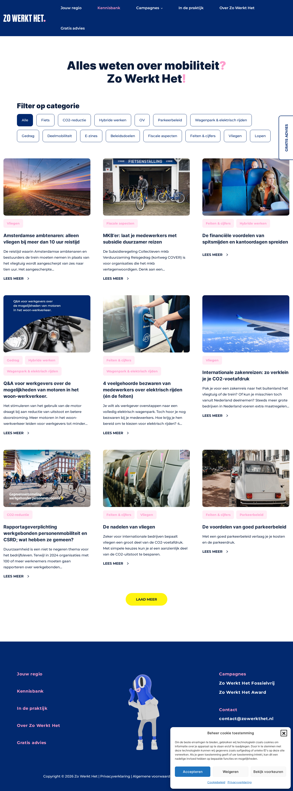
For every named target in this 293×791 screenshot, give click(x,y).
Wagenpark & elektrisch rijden (221, 120)
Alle (25, 120)
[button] (284, 733)
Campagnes (147, 8)
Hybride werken (112, 120)
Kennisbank (109, 8)
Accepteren (193, 771)
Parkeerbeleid (170, 120)
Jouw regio (71, 8)
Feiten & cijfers (203, 136)
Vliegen (235, 136)
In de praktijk (191, 8)
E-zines (91, 136)
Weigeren (231, 771)
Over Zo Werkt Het (237, 8)
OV (142, 120)
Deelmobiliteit (59, 136)
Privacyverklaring (240, 782)
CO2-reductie (74, 120)
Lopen (260, 136)
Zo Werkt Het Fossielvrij (247, 683)
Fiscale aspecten (162, 136)
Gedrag (28, 136)
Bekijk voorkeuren (268, 771)
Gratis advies (286, 138)
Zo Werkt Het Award (242, 692)
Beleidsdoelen (123, 136)
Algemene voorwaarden (153, 776)
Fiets (45, 120)
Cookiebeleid (216, 782)
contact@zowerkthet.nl (246, 718)
